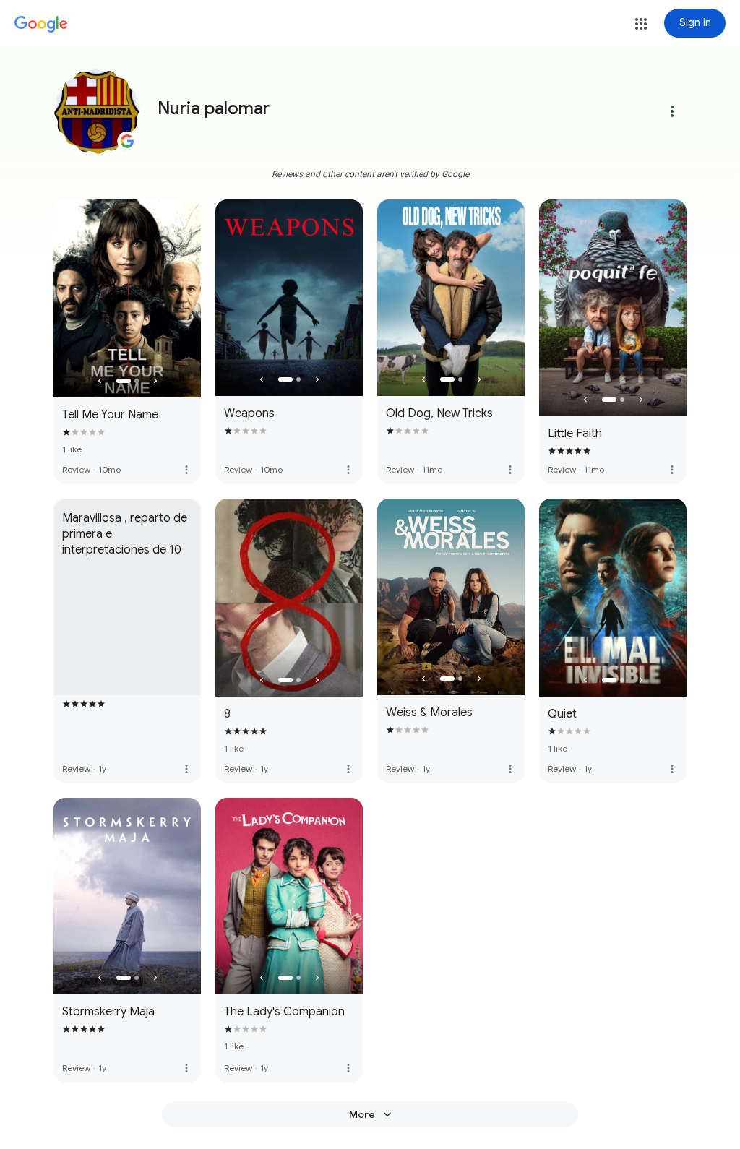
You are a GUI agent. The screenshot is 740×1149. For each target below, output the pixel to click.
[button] (641, 23)
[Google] (41, 24)
